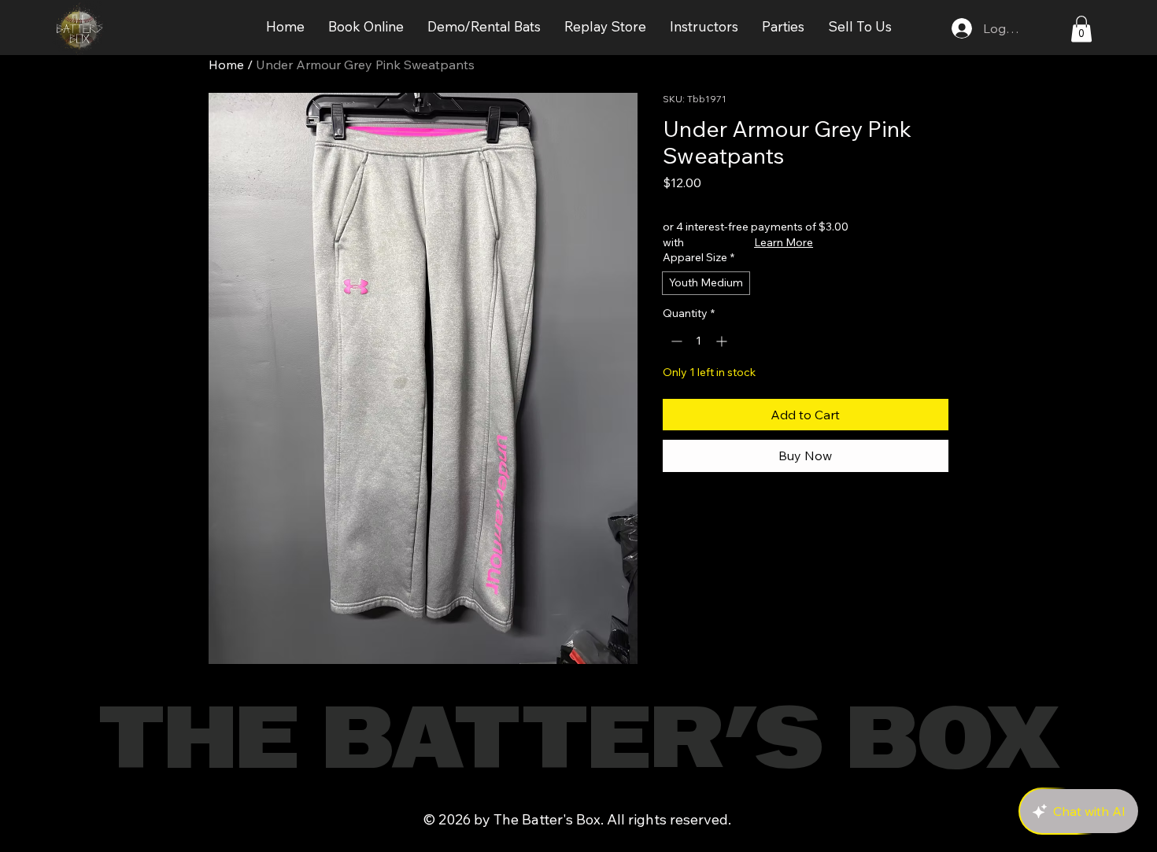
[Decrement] (675, 341)
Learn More (783, 242)
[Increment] (723, 341)
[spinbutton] (699, 341)
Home (226, 64)
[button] (366, 26)
